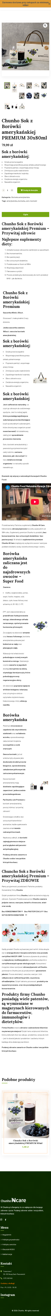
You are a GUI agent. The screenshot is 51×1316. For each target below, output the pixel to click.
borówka (21, 201)
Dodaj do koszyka (30, 190)
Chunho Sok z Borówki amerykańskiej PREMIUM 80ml (25, 1142)
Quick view (43, 1096)
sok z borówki (31, 201)
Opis (25, 214)
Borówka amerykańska (20, 197)
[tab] (25, 214)
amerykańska (12, 201)
